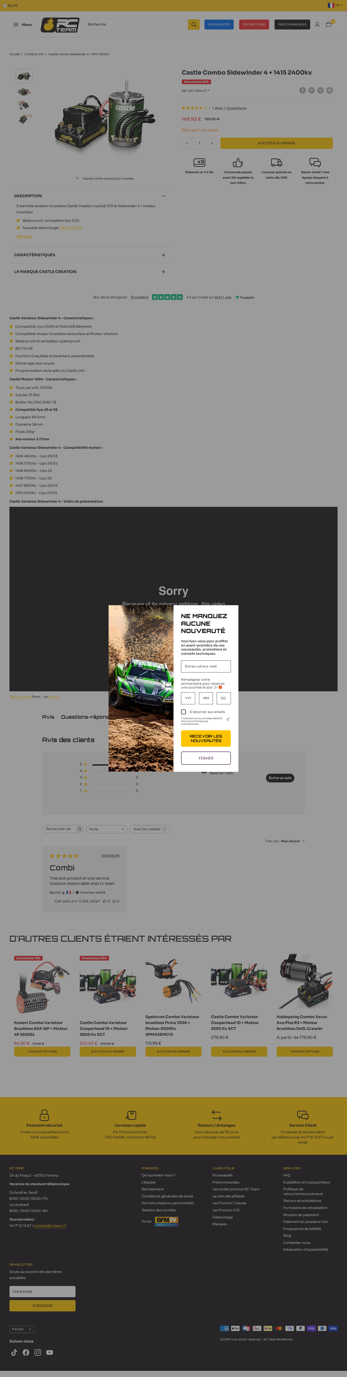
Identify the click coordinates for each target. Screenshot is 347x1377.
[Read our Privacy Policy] (228, 719)
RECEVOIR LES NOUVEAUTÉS (206, 738)
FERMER (206, 758)
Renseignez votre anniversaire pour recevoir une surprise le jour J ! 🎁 (203, 683)
